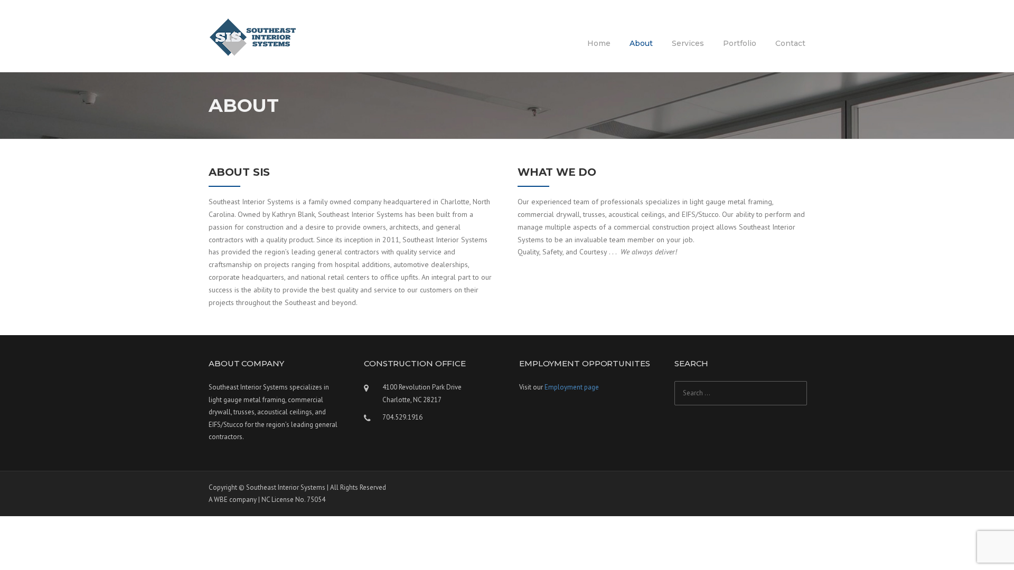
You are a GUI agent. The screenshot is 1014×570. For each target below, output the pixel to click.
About (641, 43)
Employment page (571, 387)
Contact (790, 43)
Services (688, 43)
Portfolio (739, 43)
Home (599, 43)
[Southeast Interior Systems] (253, 36)
